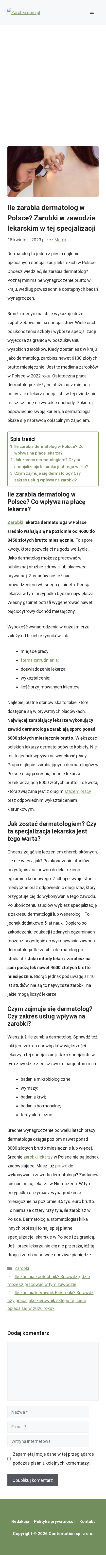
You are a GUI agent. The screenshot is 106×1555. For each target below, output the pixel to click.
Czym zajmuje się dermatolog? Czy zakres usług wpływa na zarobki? (47, 476)
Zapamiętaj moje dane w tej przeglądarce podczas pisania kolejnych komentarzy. (53, 1458)
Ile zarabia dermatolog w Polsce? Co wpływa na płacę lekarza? (49, 450)
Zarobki (22, 1268)
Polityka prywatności (54, 1521)
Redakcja (20, 1521)
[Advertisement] (53, 80)
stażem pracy (78, 791)
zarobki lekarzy (38, 1157)
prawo (61, 1165)
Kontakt (87, 1521)
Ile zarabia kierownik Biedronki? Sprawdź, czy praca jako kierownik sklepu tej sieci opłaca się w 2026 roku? (50, 1300)
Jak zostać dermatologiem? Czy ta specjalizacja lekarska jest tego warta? (51, 463)
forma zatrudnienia (39, 660)
